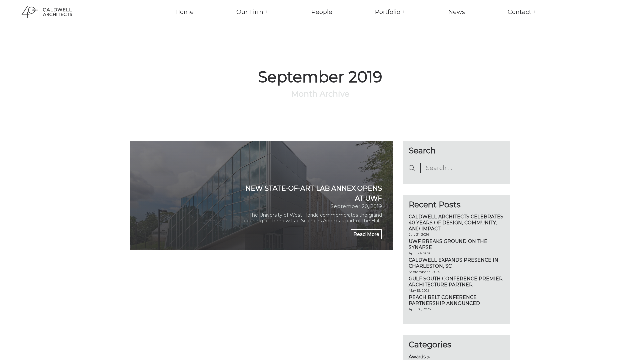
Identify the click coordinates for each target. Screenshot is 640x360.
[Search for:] (457, 168)
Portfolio (387, 12)
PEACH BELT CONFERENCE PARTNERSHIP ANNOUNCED (444, 300)
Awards (417, 357)
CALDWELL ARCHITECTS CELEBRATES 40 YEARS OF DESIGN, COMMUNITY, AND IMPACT (456, 223)
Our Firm (249, 12)
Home (184, 12)
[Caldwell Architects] (41, 12)
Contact (519, 12)
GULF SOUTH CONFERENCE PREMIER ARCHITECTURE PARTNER (456, 282)
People (321, 12)
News (456, 12)
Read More (366, 234)
